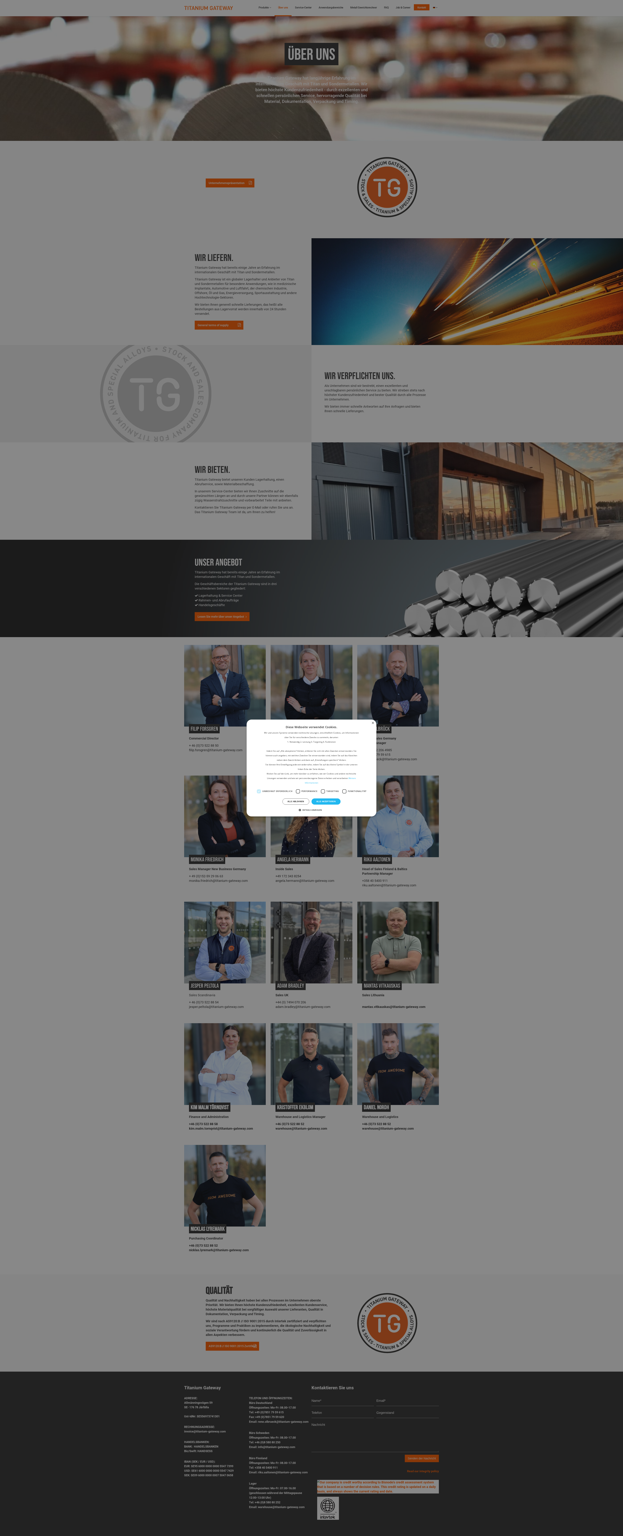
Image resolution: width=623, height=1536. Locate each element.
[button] (311, 810)
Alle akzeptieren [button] (326, 801)
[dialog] (311, 768)
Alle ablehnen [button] (295, 801)
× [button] (373, 723)
